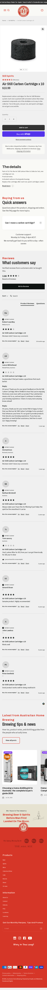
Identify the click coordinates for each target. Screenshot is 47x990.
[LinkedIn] (14, 938)
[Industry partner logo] (12, 841)
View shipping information (28, 150)
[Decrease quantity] (5, 119)
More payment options (23, 139)
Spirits (4, 864)
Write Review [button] (23, 286)
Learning (5, 916)
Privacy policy (6, 973)
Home (4, 21)
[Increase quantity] (14, 119)
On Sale (5, 886)
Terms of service (28, 973)
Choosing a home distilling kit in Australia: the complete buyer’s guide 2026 (17, 791)
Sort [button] (4, 296)
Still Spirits (8, 76)
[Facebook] (24, 938)
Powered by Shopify (28, 979)
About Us (5, 898)
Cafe (4, 875)
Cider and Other (7, 871)
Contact (5, 901)
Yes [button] (19, 341)
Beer (4, 860)
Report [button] (22, 341)
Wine (4, 867)
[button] (10, 79)
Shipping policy (21, 975)
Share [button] (27, 341)
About (4, 883)
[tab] (27, 304)
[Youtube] (30, 938)
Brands (5, 879)
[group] (23, 276)
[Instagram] (19, 938)
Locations (5, 912)
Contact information (8, 975)
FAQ (4, 909)
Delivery (5, 905)
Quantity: (5, 114)
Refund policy (17, 973)
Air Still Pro (12, 21)
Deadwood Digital (7, 981)
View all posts (11, 740)
